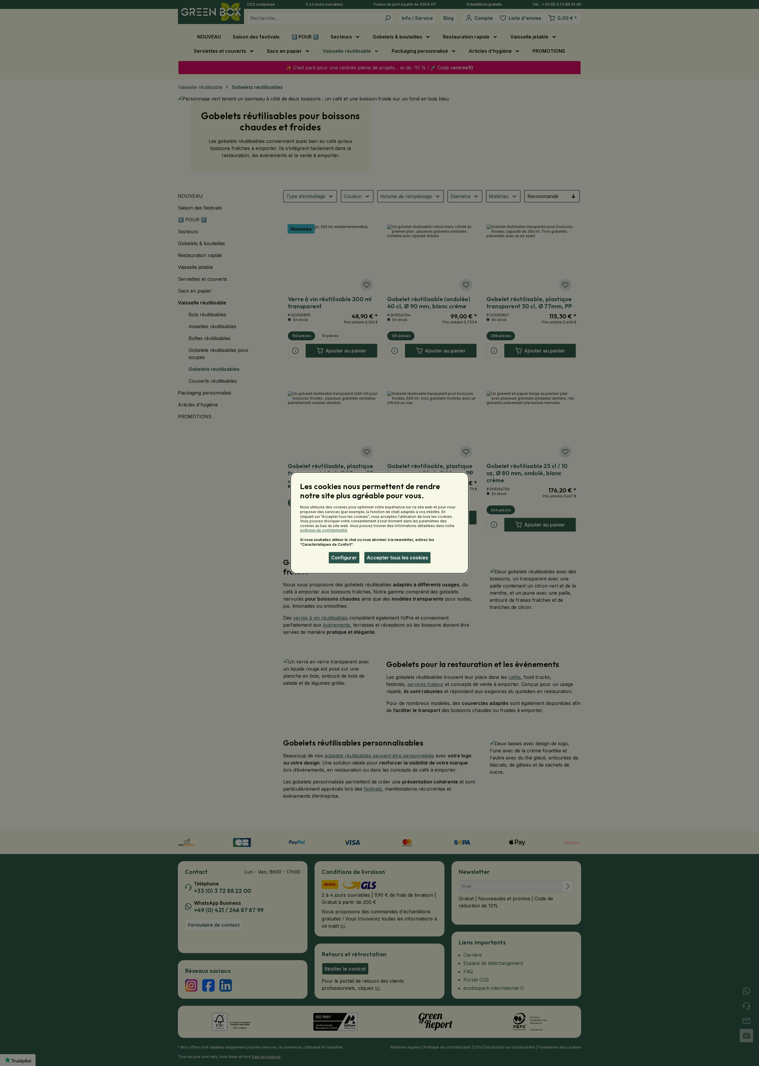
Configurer (344, 558)
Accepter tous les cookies (397, 558)
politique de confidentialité (323, 530)
